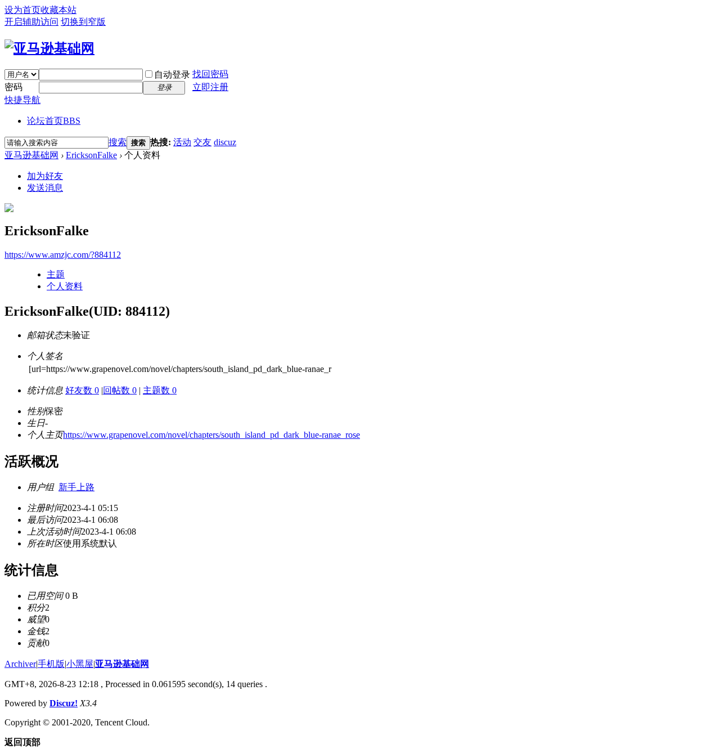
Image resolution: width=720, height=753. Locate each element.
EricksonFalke (91, 155)
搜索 (118, 142)
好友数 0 (82, 390)
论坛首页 (53, 120)
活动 (182, 142)
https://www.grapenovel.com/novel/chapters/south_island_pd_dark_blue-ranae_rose (211, 435)
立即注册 (210, 87)
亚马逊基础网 (31, 155)
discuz (225, 142)
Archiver (20, 664)
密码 (13, 87)
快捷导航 (22, 100)
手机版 (51, 664)
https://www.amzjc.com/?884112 (62, 254)
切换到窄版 (83, 21)
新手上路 (76, 487)
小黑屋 (79, 664)
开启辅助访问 (31, 21)
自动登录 (172, 74)
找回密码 (210, 74)
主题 (56, 274)
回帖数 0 (120, 390)
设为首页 (22, 10)
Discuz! (64, 703)
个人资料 (65, 286)
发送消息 (45, 187)
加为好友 (45, 176)
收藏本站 (58, 10)
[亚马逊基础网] (49, 48)
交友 (203, 142)
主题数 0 (160, 390)
